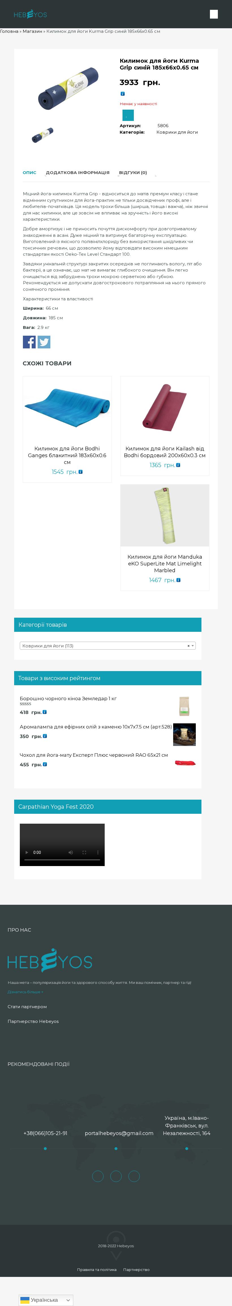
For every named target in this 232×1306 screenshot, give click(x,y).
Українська (43, 1300)
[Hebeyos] (30, 14)
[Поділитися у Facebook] (29, 342)
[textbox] (108, 646)
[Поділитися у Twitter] (44, 342)
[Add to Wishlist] (128, 115)
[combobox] (108, 646)
